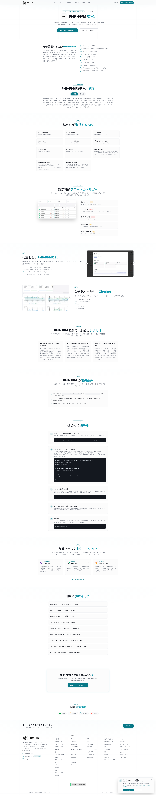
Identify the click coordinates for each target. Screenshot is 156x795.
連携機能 (69, 2)
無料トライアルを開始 (127, 2)
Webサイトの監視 (59, 744)
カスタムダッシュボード (126, 746)
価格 (89, 2)
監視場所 (122, 741)
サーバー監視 (58, 741)
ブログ (83, 2)
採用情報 (106, 754)
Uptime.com (74, 741)
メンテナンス (58, 762)
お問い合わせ (107, 757)
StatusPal (73, 757)
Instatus (73, 752)
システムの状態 (124, 749)
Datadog (73, 759)
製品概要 (57, 739)
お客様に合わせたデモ (109, 759)
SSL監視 (57, 757)
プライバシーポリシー (103, 792)
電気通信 (89, 746)
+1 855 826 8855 (33, 756)
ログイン (116, 2)
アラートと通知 (59, 772)
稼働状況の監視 (59, 746)
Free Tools (123, 757)
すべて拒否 (138, 790)
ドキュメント (123, 754)
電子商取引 (90, 744)
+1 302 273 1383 (29, 753)
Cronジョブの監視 (59, 754)
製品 (61, 2)
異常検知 (57, 767)
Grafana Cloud (75, 765)
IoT (88, 739)
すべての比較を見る (77, 579)
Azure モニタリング (92, 757)
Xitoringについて (108, 744)
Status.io (73, 754)
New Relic (74, 762)
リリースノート (124, 752)
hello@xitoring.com (30, 759)
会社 (76, 2)
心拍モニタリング (59, 752)
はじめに (127, 725)
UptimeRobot (74, 746)
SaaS (88, 741)
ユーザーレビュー (108, 741)
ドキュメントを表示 (88, 30)
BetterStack (74, 744)
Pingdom (73, 739)
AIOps (56, 765)
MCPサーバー (58, 770)
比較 (105, 746)
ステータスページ (59, 759)
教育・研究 (90, 752)
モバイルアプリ (124, 744)
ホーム (56, 2)
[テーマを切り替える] (110, 2)
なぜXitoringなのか (109, 739)
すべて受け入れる (128, 790)
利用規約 (111, 792)
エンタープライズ (92, 754)
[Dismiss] (151, 779)
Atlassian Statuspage (76, 749)
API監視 (57, 749)
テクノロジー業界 (92, 749)
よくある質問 (107, 749)
